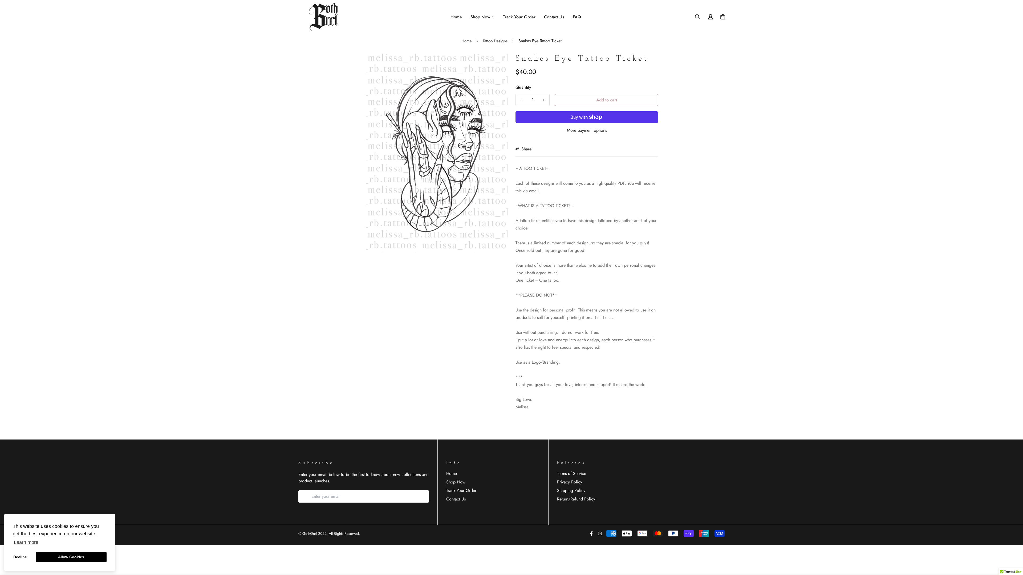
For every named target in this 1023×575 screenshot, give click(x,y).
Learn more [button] (26, 542)
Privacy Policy (569, 482)
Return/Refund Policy (576, 499)
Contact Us (554, 17)
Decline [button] (20, 557)
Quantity (523, 87)
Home (456, 17)
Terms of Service (571, 473)
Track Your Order (519, 17)
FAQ (577, 17)
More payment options (587, 130)
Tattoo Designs (495, 41)
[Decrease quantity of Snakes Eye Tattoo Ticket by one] (521, 100)
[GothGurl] (325, 17)
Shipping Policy (571, 490)
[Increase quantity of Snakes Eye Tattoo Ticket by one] (543, 100)
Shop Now (480, 17)
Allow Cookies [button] (71, 557)
